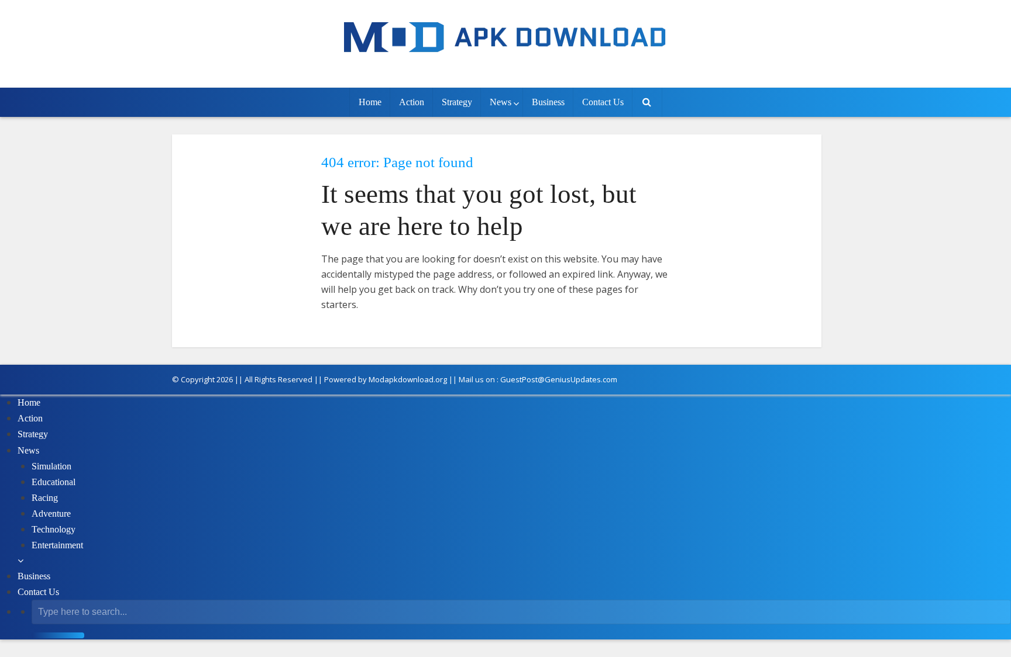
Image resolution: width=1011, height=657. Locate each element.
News (500, 102)
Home (370, 102)
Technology (53, 529)
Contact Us (603, 102)
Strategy (457, 102)
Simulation (51, 466)
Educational (53, 482)
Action (411, 102)
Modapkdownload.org (408, 379)
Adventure (51, 513)
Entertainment (57, 545)
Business (548, 102)
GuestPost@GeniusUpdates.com (558, 379)
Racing (45, 498)
